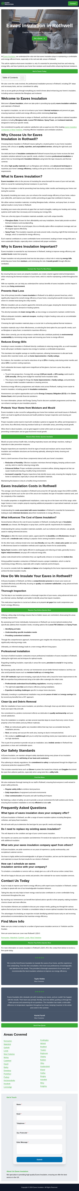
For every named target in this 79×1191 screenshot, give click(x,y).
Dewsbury (7, 1070)
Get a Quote (38, 38)
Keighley (43, 1086)
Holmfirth (43, 1080)
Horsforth (7, 1084)
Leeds (27, 938)
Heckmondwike (9, 1080)
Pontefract (7, 1074)
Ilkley (42, 1083)
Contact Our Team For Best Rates (39, 269)
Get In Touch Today (39, 71)
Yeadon (43, 1050)
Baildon (43, 1060)
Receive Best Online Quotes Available (39, 437)
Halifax (42, 1073)
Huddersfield (45, 1066)
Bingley (43, 1076)
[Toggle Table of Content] (21, 78)
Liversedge (8, 1087)
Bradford (43, 1047)
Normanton (5, 938)
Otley (42, 1063)
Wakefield (13, 938)
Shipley (43, 1056)
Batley (6, 1067)
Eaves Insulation (9, 56)
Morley (6, 1057)
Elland (42, 1070)
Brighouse (44, 1053)
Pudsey (6, 1077)
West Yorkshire (35, 938)
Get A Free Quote (39, 1025)
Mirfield (43, 1043)
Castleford (7, 1061)
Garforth (21, 938)
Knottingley (44, 1040)
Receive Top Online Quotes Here (39, 610)
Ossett (6, 1064)
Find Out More (39, 777)
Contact (73, 3)
